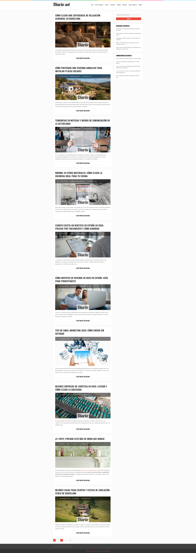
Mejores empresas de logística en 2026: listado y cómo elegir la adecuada (81, 388)
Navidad (140, 5)
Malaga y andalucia (133, 5)
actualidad (73, 128)
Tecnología (112, 5)
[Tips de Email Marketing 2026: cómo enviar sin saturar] (83, 351)
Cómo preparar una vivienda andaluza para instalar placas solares (78, 69)
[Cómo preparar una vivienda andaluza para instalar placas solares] (83, 87)
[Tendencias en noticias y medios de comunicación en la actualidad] (83, 139)
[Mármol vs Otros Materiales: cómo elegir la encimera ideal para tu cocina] (83, 192)
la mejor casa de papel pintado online (90, 470)
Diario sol (61, 4)
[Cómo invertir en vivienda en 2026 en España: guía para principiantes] (83, 297)
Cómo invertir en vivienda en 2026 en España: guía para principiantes (81, 279)
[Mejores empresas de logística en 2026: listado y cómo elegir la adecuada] (83, 405)
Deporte (106, 5)
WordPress (107, 551)
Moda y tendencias (99, 5)
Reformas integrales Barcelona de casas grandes (130, 58)
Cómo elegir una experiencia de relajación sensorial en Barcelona (77, 17)
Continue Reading (87, 58)
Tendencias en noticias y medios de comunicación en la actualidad (82, 122)
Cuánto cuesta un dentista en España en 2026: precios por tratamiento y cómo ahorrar (79, 227)
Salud (92, 5)
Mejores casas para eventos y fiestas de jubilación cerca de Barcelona (82, 491)
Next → (71, 540)
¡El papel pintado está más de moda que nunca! (80, 439)
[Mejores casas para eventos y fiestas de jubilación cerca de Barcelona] (83, 509)
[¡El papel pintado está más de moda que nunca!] (83, 455)
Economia (119, 5)
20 (65, 540)
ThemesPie (93, 551)
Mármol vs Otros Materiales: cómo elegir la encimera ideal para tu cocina (78, 174)
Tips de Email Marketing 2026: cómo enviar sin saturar (79, 332)
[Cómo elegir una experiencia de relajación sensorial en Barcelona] (83, 34)
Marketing (125, 5)
